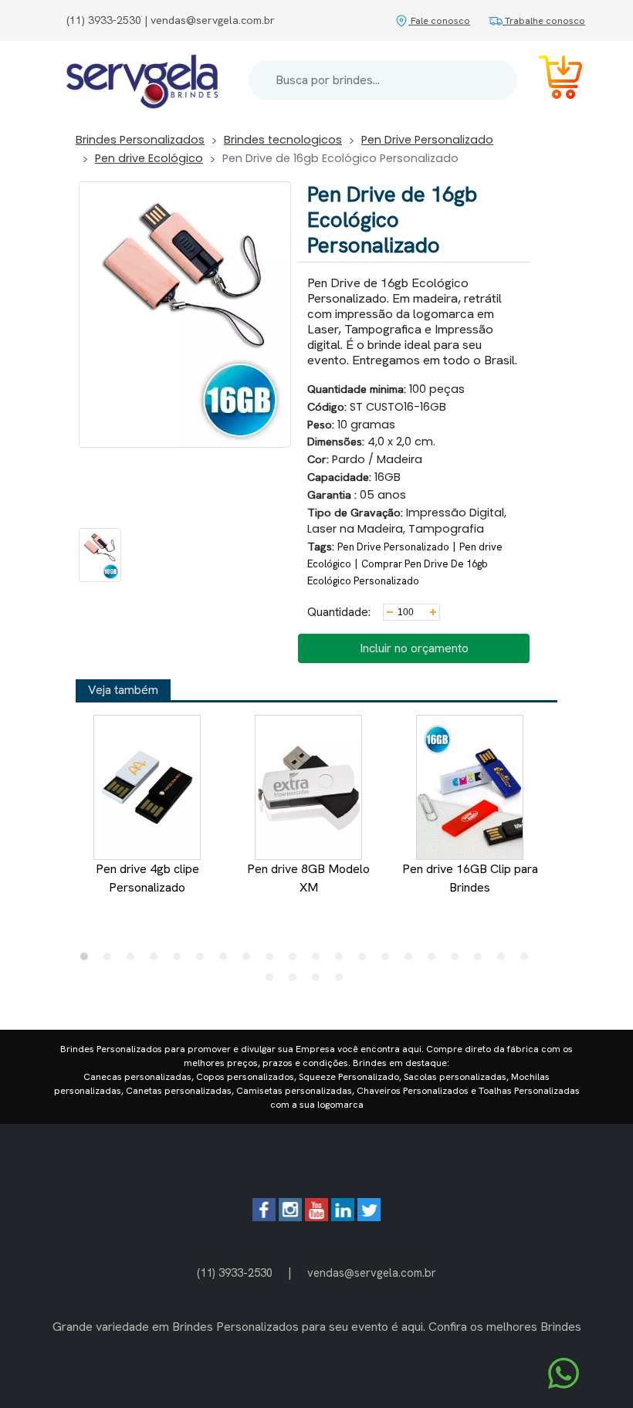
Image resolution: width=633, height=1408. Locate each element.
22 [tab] (296, 981)
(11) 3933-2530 (234, 1272)
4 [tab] (157, 960)
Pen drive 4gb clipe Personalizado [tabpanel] (147, 878)
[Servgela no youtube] (316, 1217)
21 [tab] (273, 981)
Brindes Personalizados (140, 139)
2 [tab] (111, 960)
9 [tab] (273, 960)
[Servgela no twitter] (369, 1217)
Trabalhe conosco (544, 20)
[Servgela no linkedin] (342, 1217)
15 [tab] (412, 960)
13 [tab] (366, 960)
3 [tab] (134, 960)
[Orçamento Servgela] (551, 79)
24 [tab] (342, 981)
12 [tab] (342, 960)
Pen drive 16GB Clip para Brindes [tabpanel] (470, 878)
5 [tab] (180, 960)
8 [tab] (250, 960)
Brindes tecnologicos (283, 139)
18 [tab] (481, 960)
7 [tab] (227, 960)
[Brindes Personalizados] (142, 80)
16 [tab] (435, 960)
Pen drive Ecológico (149, 158)
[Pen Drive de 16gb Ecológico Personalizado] (100, 555)
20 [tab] (528, 960)
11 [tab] (319, 960)
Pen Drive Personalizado (427, 139)
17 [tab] (458, 960)
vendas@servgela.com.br (371, 1272)
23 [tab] (319, 981)
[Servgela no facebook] (264, 1217)
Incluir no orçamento (414, 648)
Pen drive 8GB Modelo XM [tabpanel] (308, 878)
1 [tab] (88, 960)
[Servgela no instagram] (290, 1217)
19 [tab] (505, 960)
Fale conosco (439, 20)
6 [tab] (204, 960)
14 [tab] (389, 960)
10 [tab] (296, 960)
